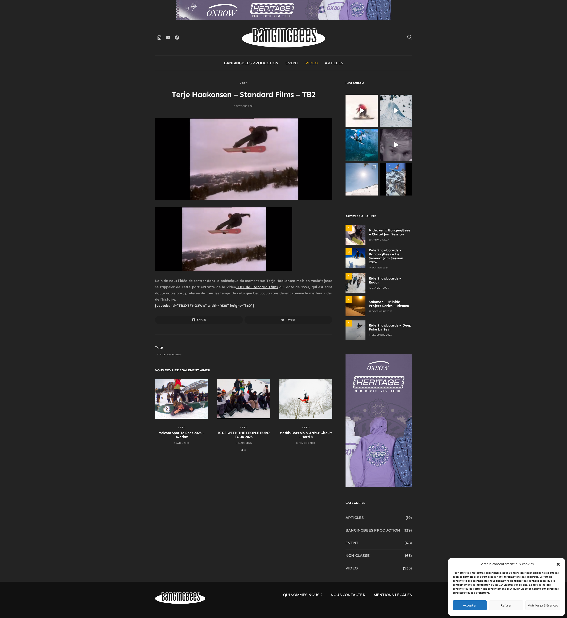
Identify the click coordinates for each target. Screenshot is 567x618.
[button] (558, 564)
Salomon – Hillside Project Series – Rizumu (389, 304)
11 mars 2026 (244, 443)
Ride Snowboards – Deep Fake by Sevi (390, 327)
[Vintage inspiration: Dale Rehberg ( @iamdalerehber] (396, 145)
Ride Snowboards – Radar (385, 280)
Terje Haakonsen (170, 354)
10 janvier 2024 (379, 287)
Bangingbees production (251, 63)
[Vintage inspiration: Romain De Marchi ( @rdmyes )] (362, 111)
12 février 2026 (306, 443)
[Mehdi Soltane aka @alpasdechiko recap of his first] (396, 111)
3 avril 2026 (181, 443)
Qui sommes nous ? (302, 595)
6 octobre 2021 (244, 106)
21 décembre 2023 (380, 311)
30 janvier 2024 (379, 239)
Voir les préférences (543, 605)
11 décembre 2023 (380, 334)
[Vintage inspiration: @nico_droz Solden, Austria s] (362, 145)
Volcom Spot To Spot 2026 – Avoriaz (181, 435)
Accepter (470, 605)
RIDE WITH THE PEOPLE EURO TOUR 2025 (243, 435)
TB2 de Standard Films (257, 287)
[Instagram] (159, 37)
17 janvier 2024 (379, 267)
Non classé (358, 555)
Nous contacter (348, 595)
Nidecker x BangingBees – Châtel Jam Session (389, 232)
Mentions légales (393, 595)
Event (291, 63)
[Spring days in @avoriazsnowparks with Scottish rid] (362, 179)
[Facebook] (177, 37)
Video (311, 63)
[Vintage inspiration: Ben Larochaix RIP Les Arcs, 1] (396, 179)
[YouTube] (168, 37)
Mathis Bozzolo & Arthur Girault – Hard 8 (306, 435)
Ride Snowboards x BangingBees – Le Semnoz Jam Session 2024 (386, 256)
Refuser (506, 605)
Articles (334, 63)
